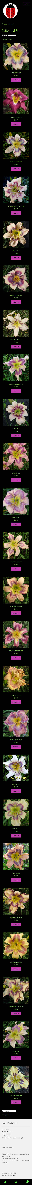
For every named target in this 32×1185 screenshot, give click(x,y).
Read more (16, 746)
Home (5, 24)
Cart (24, 1181)
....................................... (6, 1133)
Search (16, 1182)
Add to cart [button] (16, 80)
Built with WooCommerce (9, 1175)
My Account (5, 1182)
